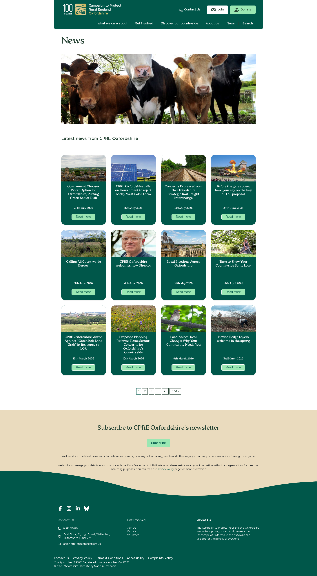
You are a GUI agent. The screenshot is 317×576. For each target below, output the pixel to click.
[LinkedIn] (77, 508)
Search (248, 23)
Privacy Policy (166, 469)
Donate (131, 531)
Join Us (131, 528)
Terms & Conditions (109, 558)
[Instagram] (69, 508)
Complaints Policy (160, 558)
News (231, 23)
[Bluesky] (86, 508)
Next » (175, 391)
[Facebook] (60, 508)
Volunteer (133, 535)
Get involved (144, 23)
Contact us (61, 558)
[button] (83, 217)
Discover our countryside (179, 23)
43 (165, 391)
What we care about (112, 23)
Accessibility (135, 558)
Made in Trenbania (105, 566)
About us (212, 23)
